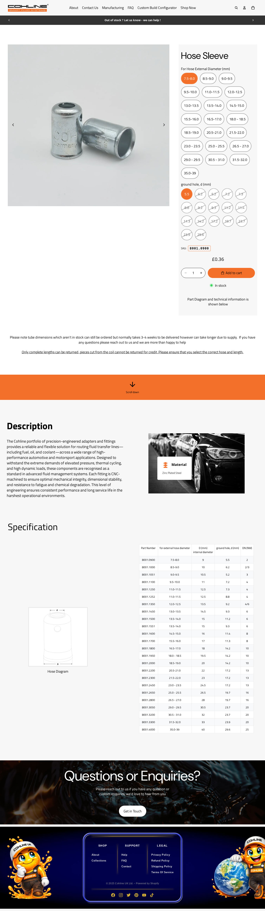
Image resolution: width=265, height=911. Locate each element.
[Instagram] (121, 895)
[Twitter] (129, 895)
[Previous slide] (9, 20)
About (95, 854)
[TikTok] (152, 895)
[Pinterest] (136, 895)
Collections (99, 860)
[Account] (244, 7)
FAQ (124, 860)
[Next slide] (253, 20)
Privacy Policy (160, 854)
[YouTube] (144, 895)
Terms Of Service (162, 872)
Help (124, 854)
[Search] (236, 7)
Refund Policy (160, 860)
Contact (126, 866)
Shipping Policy (161, 866)
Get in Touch (133, 811)
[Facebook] (113, 895)
